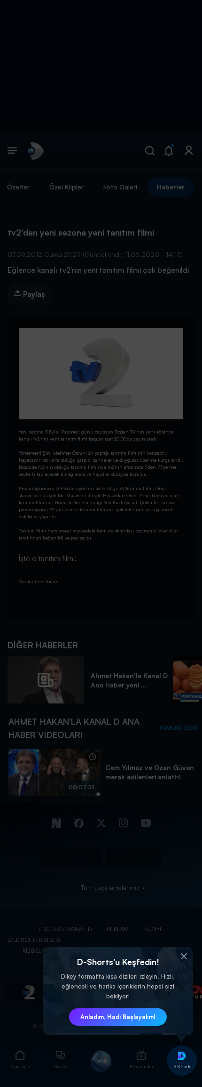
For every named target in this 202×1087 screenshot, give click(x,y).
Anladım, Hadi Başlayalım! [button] (117, 1017)
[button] (183, 956)
